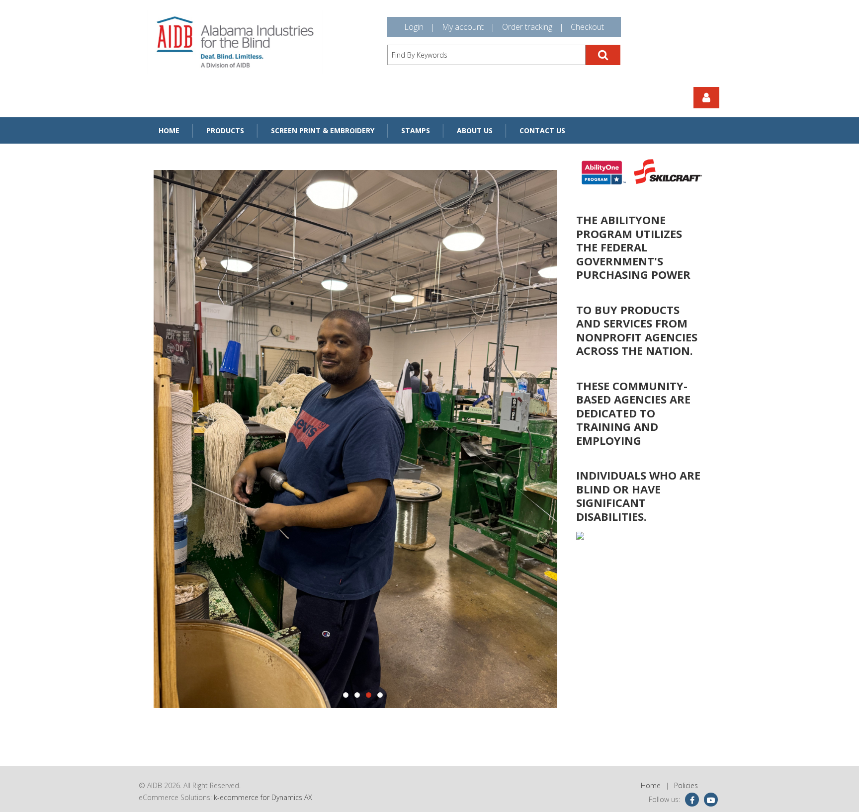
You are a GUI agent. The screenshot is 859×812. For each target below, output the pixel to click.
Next (549, 439)
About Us (475, 130)
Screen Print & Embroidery (322, 130)
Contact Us (542, 130)
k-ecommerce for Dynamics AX (263, 797)
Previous (161, 439)
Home (169, 130)
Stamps (415, 130)
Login (414, 26)
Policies (686, 785)
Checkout (587, 26)
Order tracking (527, 26)
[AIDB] (235, 42)
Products (225, 130)
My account (463, 26)
